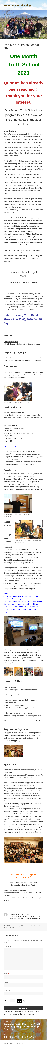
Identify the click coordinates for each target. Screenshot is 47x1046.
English (38, 926)
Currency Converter (12, 446)
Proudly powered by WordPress (14, 1043)
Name (6, 974)
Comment (7, 947)
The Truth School (11, 928)
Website (7, 990)
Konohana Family (11, 341)
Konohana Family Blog (17, 5)
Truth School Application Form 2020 (18, 777)
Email (6, 982)
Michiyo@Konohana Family (24, 926)
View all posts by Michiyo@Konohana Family (24, 918)
